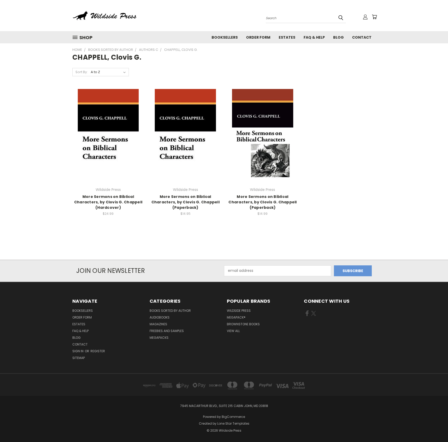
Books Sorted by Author (170, 310)
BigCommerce (233, 417)
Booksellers (225, 37)
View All (233, 331)
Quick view (108, 125)
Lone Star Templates (233, 423)
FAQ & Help (314, 37)
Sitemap (78, 358)
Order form (258, 37)
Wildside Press (239, 310)
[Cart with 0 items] (374, 16)
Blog (338, 37)
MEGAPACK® (236, 317)
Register (97, 351)
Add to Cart (108, 145)
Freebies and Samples (167, 331)
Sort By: (81, 72)
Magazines (158, 324)
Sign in (78, 351)
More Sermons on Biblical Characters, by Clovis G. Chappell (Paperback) (185, 202)
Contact (362, 37)
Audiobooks (160, 317)
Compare (106, 135)
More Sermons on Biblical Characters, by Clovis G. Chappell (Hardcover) (108, 202)
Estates (287, 37)
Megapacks (159, 337)
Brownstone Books (243, 324)
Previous (434, 425)
